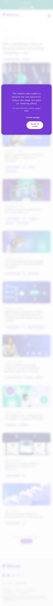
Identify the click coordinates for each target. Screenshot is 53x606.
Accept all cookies (35, 125)
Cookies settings (33, 117)
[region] (26, 109)
